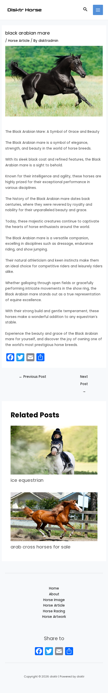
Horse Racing (54, 611)
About (54, 594)
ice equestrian (27, 480)
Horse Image (54, 600)
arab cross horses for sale (41, 547)
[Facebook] (39, 651)
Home (54, 588)
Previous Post (32, 376)
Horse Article (19, 40)
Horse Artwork (54, 616)
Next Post (84, 377)
